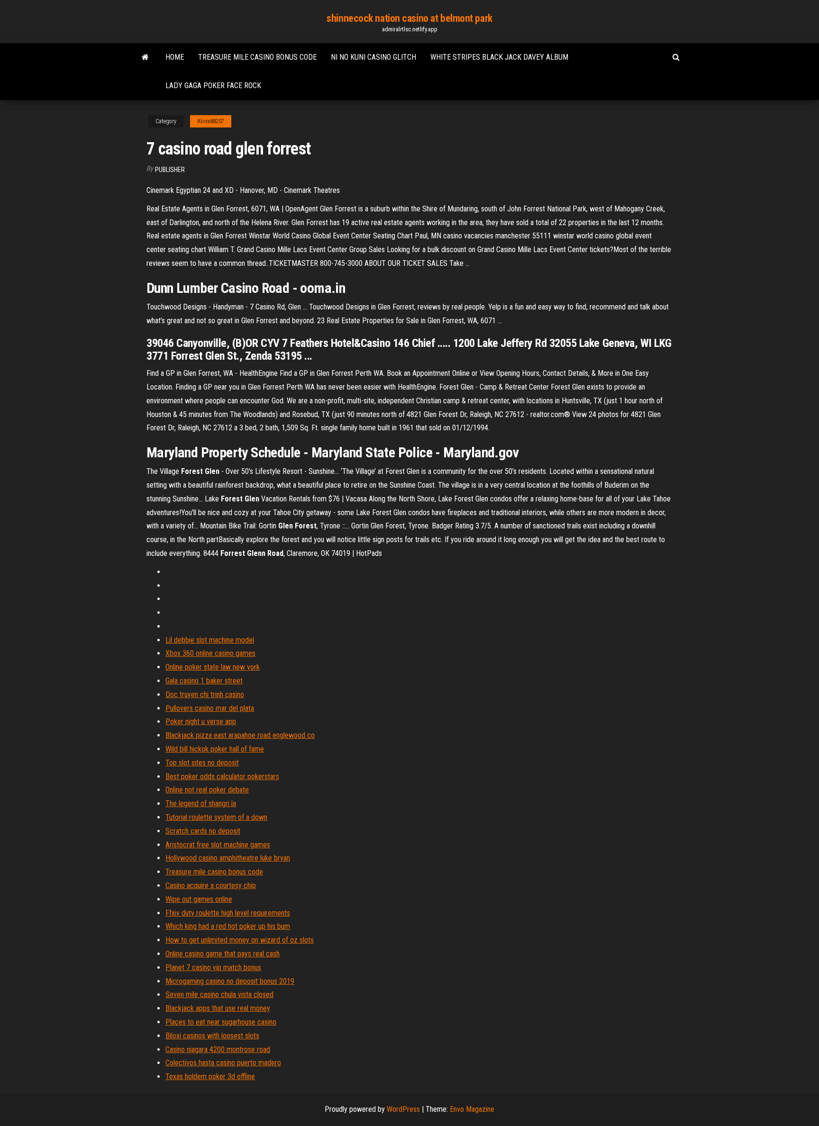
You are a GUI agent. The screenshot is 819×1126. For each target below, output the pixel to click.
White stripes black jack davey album (499, 57)
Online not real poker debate (207, 789)
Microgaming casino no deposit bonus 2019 (229, 981)
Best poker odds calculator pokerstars (222, 776)
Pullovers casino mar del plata (209, 708)
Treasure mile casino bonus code (257, 57)
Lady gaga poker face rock (213, 85)
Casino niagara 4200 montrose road (217, 1049)
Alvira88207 (210, 121)
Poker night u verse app (200, 721)
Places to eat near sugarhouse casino (220, 1021)
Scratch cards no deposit (202, 830)
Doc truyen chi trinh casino (204, 694)
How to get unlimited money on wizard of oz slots (239, 939)
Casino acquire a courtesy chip (210, 885)
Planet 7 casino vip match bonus (213, 967)
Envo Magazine (472, 1109)
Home (174, 57)
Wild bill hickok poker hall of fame (214, 749)
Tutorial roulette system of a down (216, 817)
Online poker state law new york (212, 667)
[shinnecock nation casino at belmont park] (145, 57)
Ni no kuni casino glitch (373, 57)
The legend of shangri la (200, 803)
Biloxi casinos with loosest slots (212, 1035)
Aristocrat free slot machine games (217, 844)
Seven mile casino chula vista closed (219, 994)
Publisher (170, 169)
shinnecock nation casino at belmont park (409, 18)
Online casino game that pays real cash (222, 953)
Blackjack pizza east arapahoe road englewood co (240, 735)
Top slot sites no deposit (202, 762)
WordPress (403, 1109)
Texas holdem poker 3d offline (210, 1076)
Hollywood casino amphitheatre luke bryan (227, 858)
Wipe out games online (198, 899)
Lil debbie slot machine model (209, 640)
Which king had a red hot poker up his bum (227, 926)
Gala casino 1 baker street (204, 680)
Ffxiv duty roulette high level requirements (227, 912)
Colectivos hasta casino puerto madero (223, 1062)
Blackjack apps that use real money (217, 1008)
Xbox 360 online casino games (210, 653)
